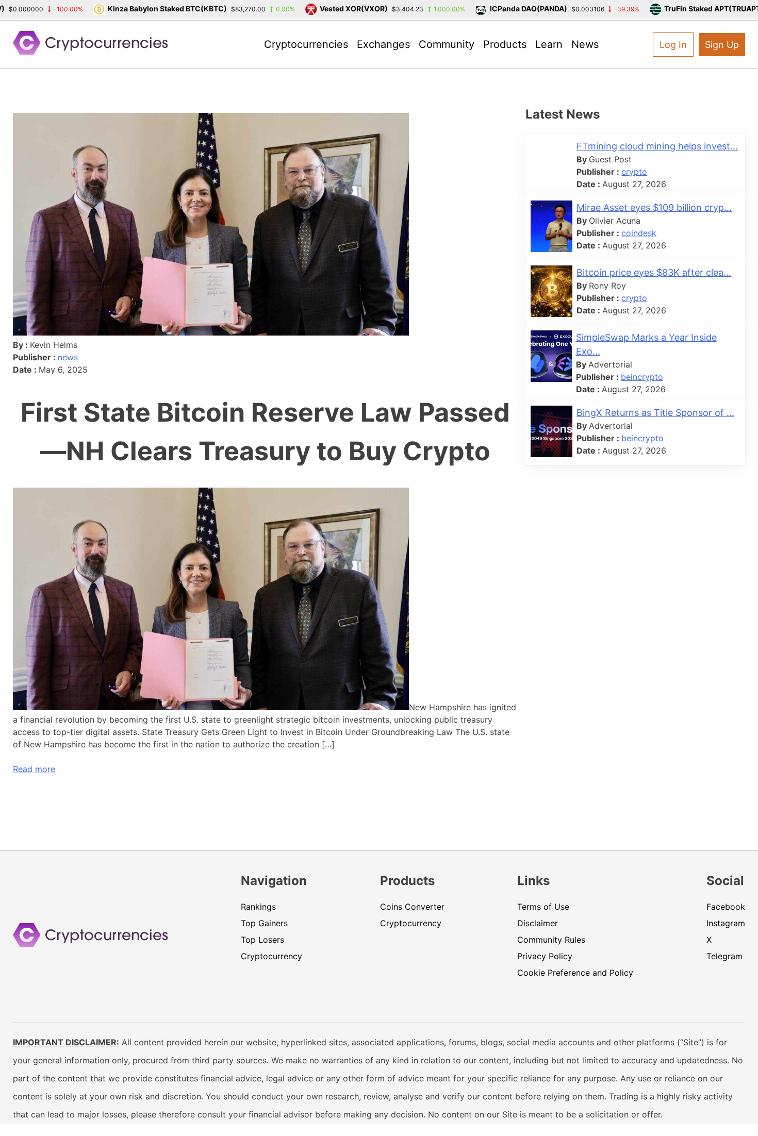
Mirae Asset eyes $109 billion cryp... (654, 207)
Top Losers (262, 939)
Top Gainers (264, 923)
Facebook (725, 906)
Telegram (724, 956)
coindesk (638, 233)
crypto (634, 171)
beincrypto (642, 377)
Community (446, 44)
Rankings (258, 906)
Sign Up (722, 44)
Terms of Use (543, 906)
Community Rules (551, 939)
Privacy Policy (544, 956)
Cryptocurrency (271, 956)
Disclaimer (537, 923)
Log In (673, 44)
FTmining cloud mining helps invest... (657, 146)
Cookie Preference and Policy (575, 972)
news (68, 357)
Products (504, 44)
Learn (549, 44)
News (585, 44)
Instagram (725, 923)
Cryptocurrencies (306, 44)
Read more (34, 769)
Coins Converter (412, 906)
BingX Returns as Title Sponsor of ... (655, 412)
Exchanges (383, 44)
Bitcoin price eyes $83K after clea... (653, 272)
